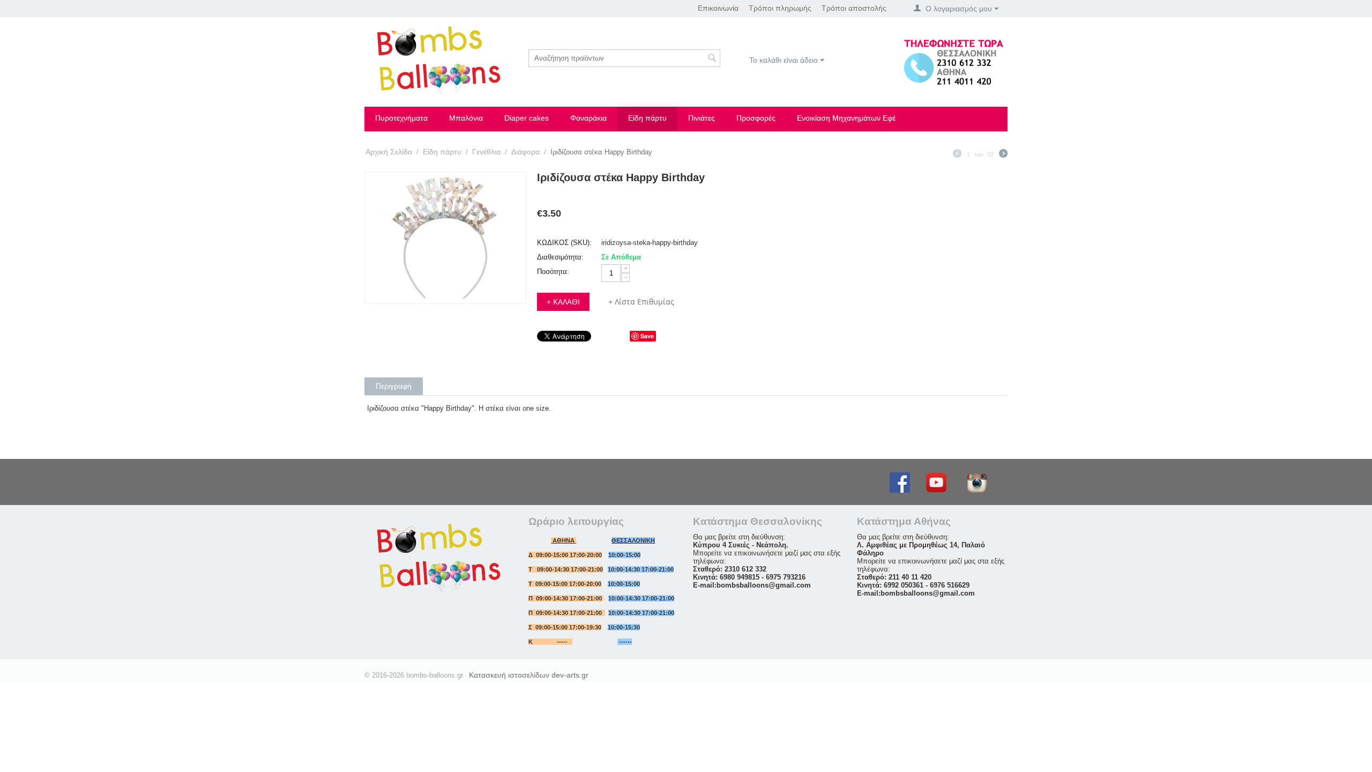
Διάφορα (525, 151)
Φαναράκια (588, 118)
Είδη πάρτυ (647, 118)
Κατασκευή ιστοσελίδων (509, 675)
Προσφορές (756, 118)
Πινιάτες (701, 118)
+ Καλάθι (563, 301)
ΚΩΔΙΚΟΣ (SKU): (564, 243)
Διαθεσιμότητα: (560, 257)
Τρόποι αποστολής (854, 8)
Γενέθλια (486, 151)
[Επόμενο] (1003, 155)
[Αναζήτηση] (712, 59)
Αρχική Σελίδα (389, 151)
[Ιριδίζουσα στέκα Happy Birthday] (445, 237)
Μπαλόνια (466, 118)
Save (647, 336)
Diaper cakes (526, 118)
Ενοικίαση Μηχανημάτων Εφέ (846, 118)
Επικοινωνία (718, 8)
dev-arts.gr (569, 675)
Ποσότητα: (553, 272)
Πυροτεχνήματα (401, 118)
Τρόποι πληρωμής (780, 8)
